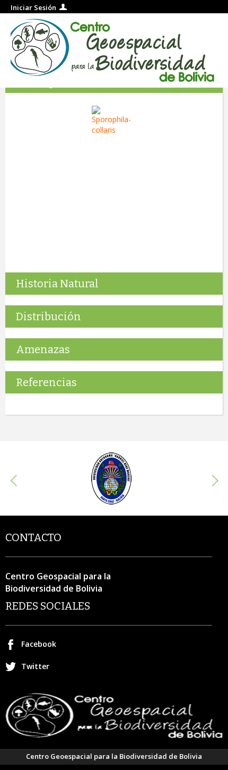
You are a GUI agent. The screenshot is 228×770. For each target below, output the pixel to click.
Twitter (35, 666)
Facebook (38, 644)
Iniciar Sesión (33, 7)
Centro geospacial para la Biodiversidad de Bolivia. (114, 50)
